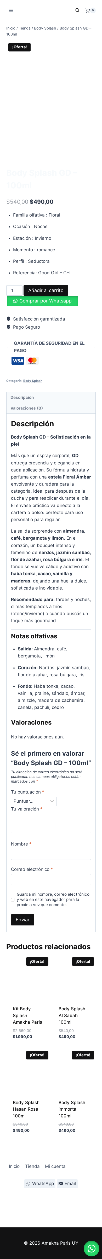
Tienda (32, 1166)
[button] (91, 1248)
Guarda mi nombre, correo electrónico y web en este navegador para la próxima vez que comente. (53, 899)
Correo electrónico (32, 869)
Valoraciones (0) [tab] (26, 408)
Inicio (14, 1166)
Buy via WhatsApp (24, 1048)
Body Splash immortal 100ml (72, 1109)
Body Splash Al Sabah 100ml (72, 1015)
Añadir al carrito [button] (23, 1034)
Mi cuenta (55, 1166)
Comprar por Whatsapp (45, 301)
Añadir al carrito (46, 290)
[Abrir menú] (11, 10)
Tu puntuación (27, 792)
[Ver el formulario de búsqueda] (77, 10)
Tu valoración (27, 809)
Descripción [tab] (22, 397)
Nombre (21, 844)
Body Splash (24, 162)
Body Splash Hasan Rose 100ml (26, 1109)
